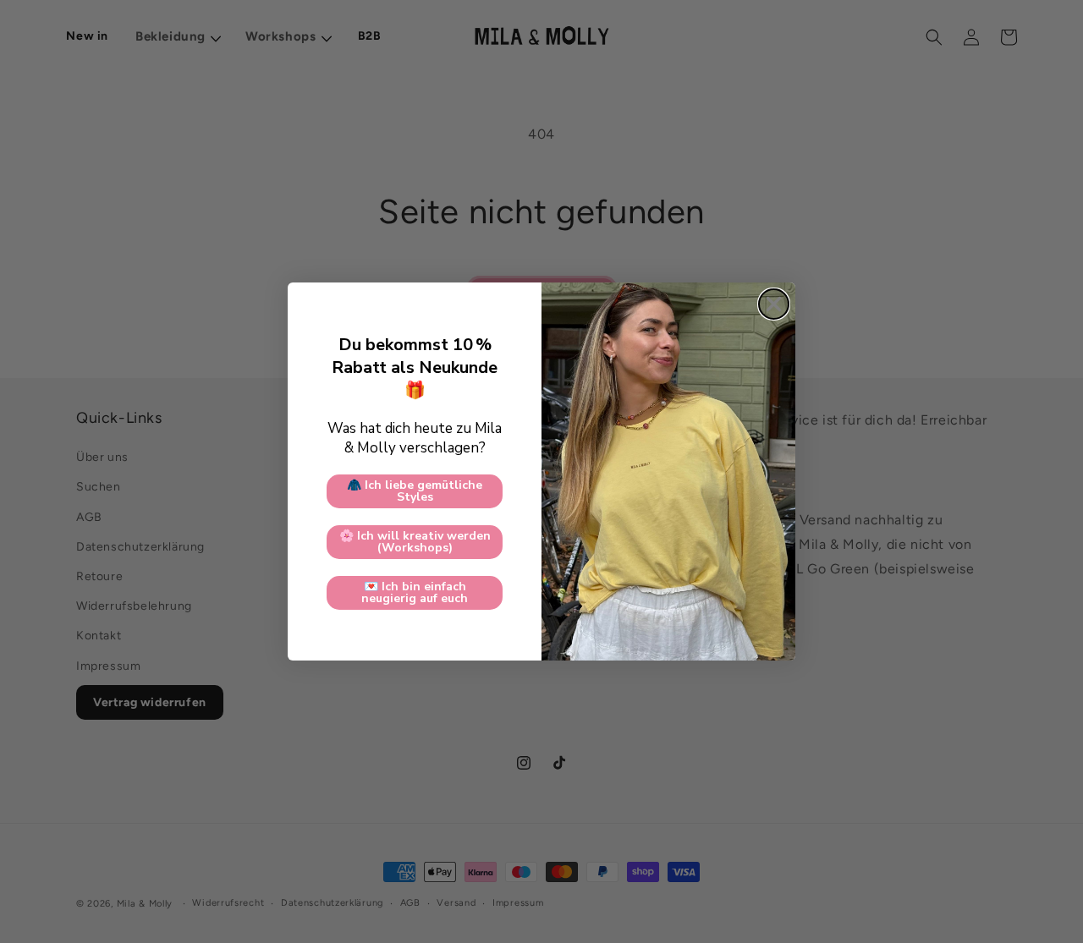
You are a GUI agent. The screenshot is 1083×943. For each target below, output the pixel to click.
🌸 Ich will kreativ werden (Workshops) (415, 542)
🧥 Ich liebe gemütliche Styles (414, 491)
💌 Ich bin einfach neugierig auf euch (414, 592)
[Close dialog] (774, 304)
